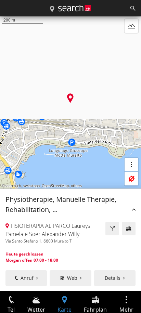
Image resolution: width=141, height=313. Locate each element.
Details (112, 278)
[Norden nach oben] (131, 42)
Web (72, 278)
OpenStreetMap (55, 185)
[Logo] (74, 8)
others (76, 185)
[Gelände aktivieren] (131, 26)
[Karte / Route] (52, 9)
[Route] (112, 228)
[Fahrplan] (129, 228)
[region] (70, 153)
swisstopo (31, 185)
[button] (70, 98)
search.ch (13, 185)
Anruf (27, 278)
